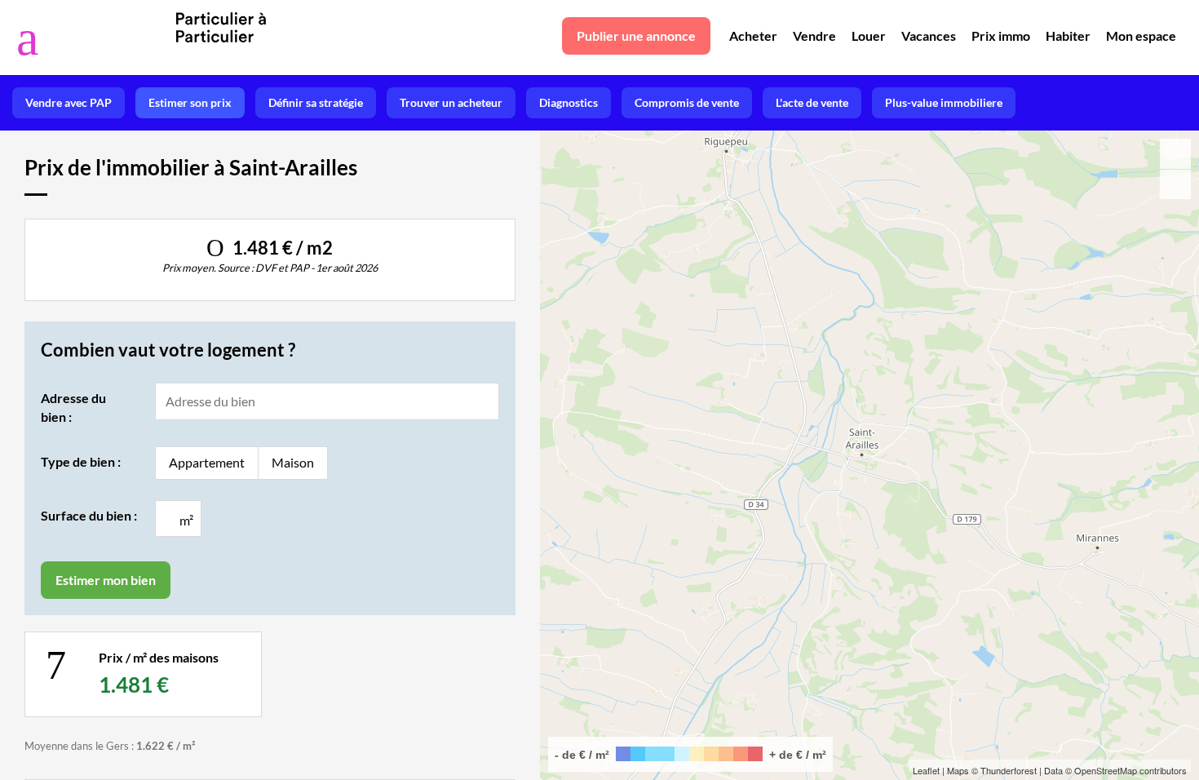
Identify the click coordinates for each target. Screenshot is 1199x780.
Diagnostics (568, 102)
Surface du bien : (89, 515)
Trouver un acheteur (451, 102)
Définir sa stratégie (315, 102)
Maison (293, 462)
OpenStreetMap (1105, 770)
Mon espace (1141, 35)
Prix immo (1000, 35)
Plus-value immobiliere (943, 102)
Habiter (1068, 35)
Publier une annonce (636, 35)
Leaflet (926, 770)
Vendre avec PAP (68, 102)
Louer (869, 35)
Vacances (928, 35)
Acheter (753, 35)
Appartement (207, 462)
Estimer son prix (190, 102)
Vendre (814, 35)
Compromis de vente (687, 102)
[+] (1175, 154)
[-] (1175, 184)
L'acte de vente (812, 102)
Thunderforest (1008, 770)
